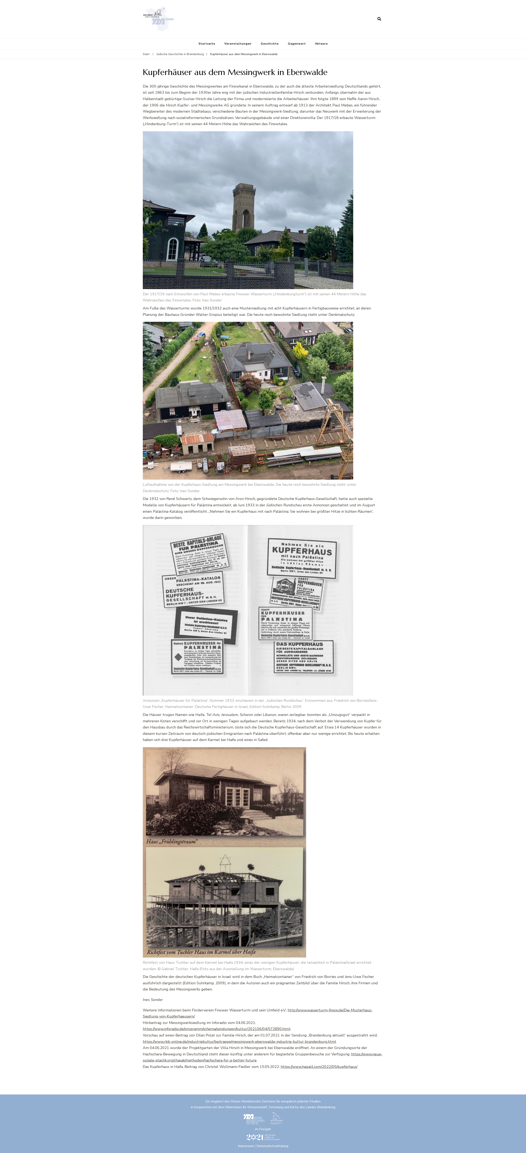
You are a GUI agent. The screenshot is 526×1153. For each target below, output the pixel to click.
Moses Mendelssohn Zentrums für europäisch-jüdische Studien (276, 1101)
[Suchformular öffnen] (379, 19)
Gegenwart (297, 44)
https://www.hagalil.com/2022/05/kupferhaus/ (319, 1066)
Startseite (206, 44)
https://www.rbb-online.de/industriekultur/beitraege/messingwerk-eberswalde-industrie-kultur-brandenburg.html (239, 1041)
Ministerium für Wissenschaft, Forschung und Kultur (262, 1107)
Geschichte (270, 44)
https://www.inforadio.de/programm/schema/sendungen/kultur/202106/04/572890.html (217, 1028)
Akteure (321, 44)
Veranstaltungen (237, 44)
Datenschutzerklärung (272, 1146)
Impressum (246, 1146)
